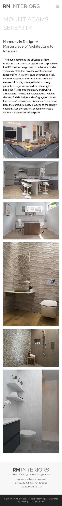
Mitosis (24, 501)
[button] (57, 6)
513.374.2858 (40, 479)
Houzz (41, 501)
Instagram (32, 501)
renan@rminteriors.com (31, 487)
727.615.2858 (41, 483)
